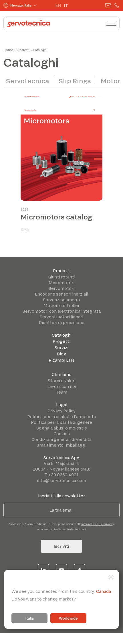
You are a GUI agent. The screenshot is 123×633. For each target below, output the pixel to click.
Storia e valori (62, 380)
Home (8, 50)
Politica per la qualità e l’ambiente (61, 416)
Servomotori (61, 288)
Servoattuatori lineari (61, 316)
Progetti (61, 341)
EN (58, 5)
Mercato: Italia (20, 5)
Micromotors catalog (56, 217)
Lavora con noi (61, 386)
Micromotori (61, 282)
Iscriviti (61, 546)
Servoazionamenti (61, 299)
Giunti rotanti (61, 276)
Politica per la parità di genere (61, 422)
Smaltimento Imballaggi (61, 445)
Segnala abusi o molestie (61, 428)
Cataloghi (62, 335)
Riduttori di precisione (61, 322)
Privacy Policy (61, 410)
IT (66, 5)
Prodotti (61, 270)
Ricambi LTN (61, 360)
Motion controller (61, 305)
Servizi (61, 347)
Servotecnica (27, 80)
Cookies (61, 433)
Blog (61, 353)
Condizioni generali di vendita (61, 439)
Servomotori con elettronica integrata (62, 311)
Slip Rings (75, 80)
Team (61, 392)
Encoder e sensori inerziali (61, 294)
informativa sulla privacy (97, 524)
